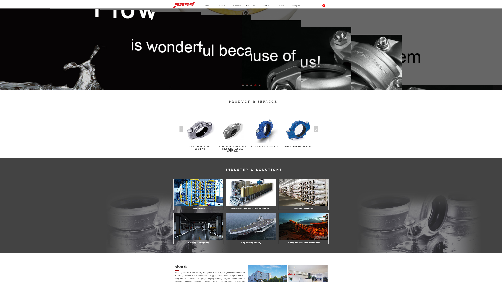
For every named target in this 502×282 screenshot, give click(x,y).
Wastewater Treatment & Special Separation (251, 208)
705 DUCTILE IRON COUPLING (298, 147)
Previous (181, 129)
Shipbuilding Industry (251, 243)
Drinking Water (199, 208)
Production (236, 6)
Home (206, 6)
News (281, 6)
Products (221, 6)
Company (296, 6)
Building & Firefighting (198, 243)
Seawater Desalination (304, 208)
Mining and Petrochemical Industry (304, 243)
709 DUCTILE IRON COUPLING (232, 147)
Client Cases (251, 6)
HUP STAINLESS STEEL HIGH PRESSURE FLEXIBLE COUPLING (200, 149)
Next (316, 129)
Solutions (266, 6)
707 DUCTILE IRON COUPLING (265, 147)
